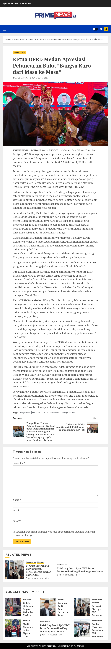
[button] (4, 29)
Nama (17, 499)
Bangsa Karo (25, 412)
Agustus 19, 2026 (66, 575)
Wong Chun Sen (68, 412)
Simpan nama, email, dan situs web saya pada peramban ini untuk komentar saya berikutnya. (55, 533)
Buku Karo (36, 412)
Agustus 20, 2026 (35, 578)
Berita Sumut (19, 53)
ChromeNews (64, 645)
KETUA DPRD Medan (51, 412)
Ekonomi (40, 562)
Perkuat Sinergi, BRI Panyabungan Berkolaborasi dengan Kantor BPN (38, 570)
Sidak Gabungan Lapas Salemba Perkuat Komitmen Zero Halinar (29, 614)
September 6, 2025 (40, 78)
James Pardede (21, 78)
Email (16, 510)
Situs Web (18, 521)
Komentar (19, 462)
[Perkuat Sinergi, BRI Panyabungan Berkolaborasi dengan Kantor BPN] (14, 569)
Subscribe (106, 29)
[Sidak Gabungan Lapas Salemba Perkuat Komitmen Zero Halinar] (13, 607)
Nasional (27, 599)
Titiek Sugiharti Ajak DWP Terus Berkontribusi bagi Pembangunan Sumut (80, 570)
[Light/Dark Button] (95, 29)
